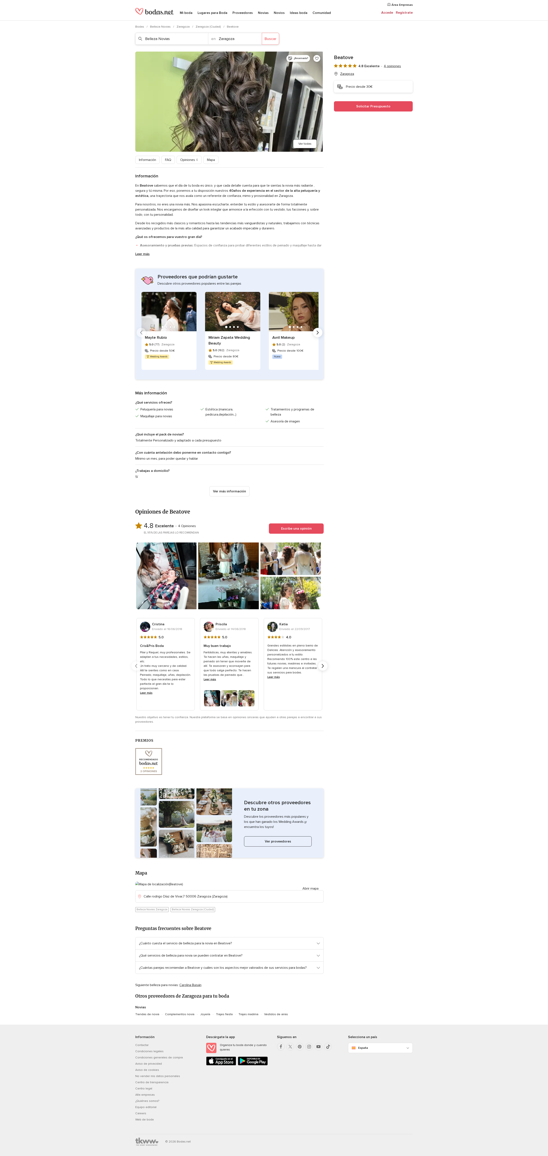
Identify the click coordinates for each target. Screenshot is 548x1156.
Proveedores (242, 13)
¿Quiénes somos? (147, 1101)
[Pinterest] (300, 1047)
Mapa (211, 160)
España (363, 1048)
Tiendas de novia (147, 1014)
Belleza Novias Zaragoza (152, 909)
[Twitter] (290, 1047)
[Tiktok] (328, 1047)
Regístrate (404, 12)
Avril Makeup (283, 337)
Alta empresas (145, 1095)
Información (147, 160)
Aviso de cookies (147, 1070)
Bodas (140, 26)
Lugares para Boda (212, 13)
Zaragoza (184, 26)
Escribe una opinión (296, 528)
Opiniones (189, 160)
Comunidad (322, 13)
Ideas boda (298, 13)
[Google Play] (253, 1064)
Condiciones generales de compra (159, 1057)
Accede (387, 12)
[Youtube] (318, 1047)
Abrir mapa (310, 888)
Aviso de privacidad (148, 1063)
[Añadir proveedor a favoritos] (316, 58)
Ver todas (304, 144)
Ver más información (229, 491)
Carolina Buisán (190, 985)
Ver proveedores (278, 841)
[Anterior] (141, 332)
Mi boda (186, 13)
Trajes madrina (248, 1014)
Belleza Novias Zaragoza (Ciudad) (193, 909)
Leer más (142, 254)
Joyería (205, 1014)
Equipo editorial (145, 1107)
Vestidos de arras (276, 1014)
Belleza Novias (160, 26)
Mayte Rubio (156, 337)
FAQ (168, 160)
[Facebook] (281, 1047)
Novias (263, 13)
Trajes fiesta (224, 1014)
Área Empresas (402, 5)
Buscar (270, 38)
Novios (279, 13)
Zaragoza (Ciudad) (209, 26)
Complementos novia (179, 1014)
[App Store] (221, 1064)
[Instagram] (309, 1047)
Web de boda (144, 1119)
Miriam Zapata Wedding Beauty (229, 340)
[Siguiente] (317, 332)
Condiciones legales (149, 1051)
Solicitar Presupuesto (373, 106)
